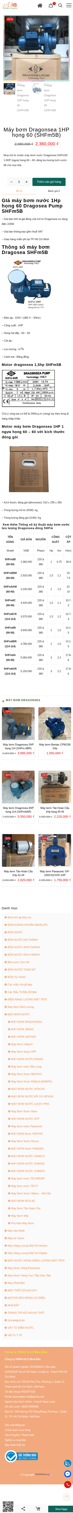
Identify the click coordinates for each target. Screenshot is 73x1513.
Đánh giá (54, 191)
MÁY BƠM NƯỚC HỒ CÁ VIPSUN (32, 1096)
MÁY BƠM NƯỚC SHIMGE (28, 1163)
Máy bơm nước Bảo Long (26, 1066)
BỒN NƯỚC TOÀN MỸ (22, 969)
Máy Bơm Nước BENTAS (26, 1074)
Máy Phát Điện (16, 1282)
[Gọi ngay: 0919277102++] (67, 1484)
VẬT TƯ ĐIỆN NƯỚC (21, 1327)
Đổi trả (21, 1444)
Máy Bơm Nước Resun (25, 1141)
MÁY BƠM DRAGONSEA (23, 700)
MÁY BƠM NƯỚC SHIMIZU (28, 1170)
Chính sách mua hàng (17, 1429)
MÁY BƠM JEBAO (22, 1029)
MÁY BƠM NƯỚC (19, 1014)
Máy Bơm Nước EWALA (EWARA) (31, 1081)
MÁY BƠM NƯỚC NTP (25, 1118)
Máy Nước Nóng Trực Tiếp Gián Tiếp (29, 1275)
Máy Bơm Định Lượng (21, 1006)
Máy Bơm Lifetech (22, 1044)
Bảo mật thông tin (15, 1424)
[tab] (19, 191)
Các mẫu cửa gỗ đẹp (20, 984)
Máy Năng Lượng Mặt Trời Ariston (27, 1245)
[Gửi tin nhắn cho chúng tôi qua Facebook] (67, 1473)
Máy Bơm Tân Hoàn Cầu (25, 1208)
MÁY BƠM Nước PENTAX (27, 1133)
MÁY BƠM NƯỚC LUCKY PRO (30, 1103)
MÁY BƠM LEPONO (23, 1036)
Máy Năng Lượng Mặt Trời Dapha (27, 1253)
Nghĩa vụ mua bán (15, 1439)
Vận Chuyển (12, 1434)
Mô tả (19, 191)
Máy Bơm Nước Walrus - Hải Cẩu (31, 1193)
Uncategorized (16, 1320)
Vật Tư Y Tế (15, 1335)
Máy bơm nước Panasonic (27, 1126)
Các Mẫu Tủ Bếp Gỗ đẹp (22, 991)
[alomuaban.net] (10, 5)
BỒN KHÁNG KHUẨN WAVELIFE (27, 924)
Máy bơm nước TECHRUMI (27, 1178)
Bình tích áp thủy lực (20, 917)
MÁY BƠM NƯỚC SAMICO (28, 1156)
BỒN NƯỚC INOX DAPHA (24, 947)
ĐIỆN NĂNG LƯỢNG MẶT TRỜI (27, 999)
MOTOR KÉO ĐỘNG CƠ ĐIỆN (26, 1297)
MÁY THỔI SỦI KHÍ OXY (22, 1290)
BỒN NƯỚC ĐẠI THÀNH (23, 939)
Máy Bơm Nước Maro (24, 1111)
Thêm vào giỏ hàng (49, 181)
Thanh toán (27, 1434)
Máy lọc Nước (16, 1238)
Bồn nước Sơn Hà (18, 962)
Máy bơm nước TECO (24, 1185)
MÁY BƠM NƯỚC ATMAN (27, 1059)
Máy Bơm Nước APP (23, 1051)
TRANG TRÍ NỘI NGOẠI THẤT (26, 1312)
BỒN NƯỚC (15, 932)
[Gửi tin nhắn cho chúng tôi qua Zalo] (67, 1465)
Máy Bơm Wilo (20, 1215)
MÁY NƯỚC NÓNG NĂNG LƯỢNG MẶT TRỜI (36, 1260)
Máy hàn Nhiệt (16, 1230)
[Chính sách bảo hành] (19, 1434)
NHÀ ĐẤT (13, 1305)
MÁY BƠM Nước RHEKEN (27, 1148)
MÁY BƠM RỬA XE (23, 1200)
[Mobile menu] (68, 5)
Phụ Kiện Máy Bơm (22, 1223)
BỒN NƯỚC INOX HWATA (24, 954)
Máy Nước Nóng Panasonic (24, 1267)
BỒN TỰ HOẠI (16, 977)
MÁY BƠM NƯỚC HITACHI (27, 1088)
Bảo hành (10, 1444)
